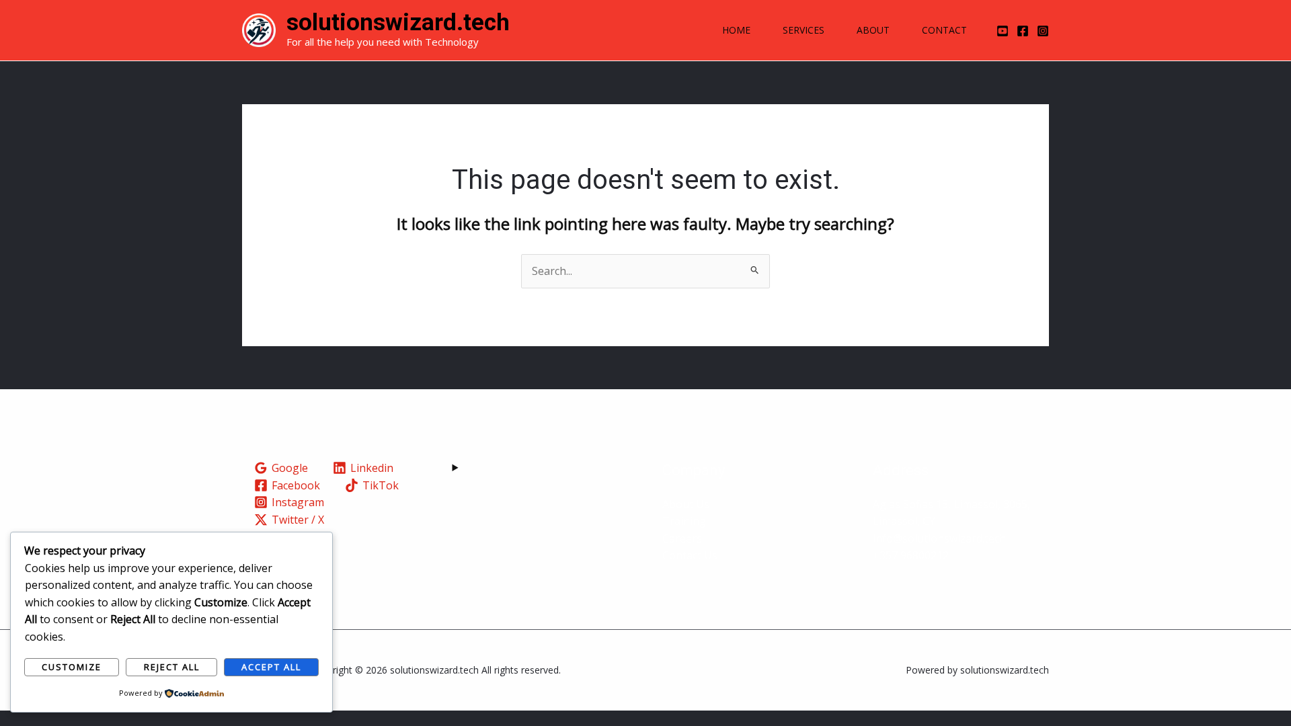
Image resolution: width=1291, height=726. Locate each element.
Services (803, 30)
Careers (682, 538)
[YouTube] (1002, 31)
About (873, 30)
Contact (944, 30)
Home (736, 30)
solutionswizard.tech (398, 22)
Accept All (271, 667)
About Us (685, 504)
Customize (72, 667)
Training (684, 521)
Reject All (172, 667)
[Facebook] (1023, 31)
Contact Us (689, 555)
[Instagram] (1043, 31)
